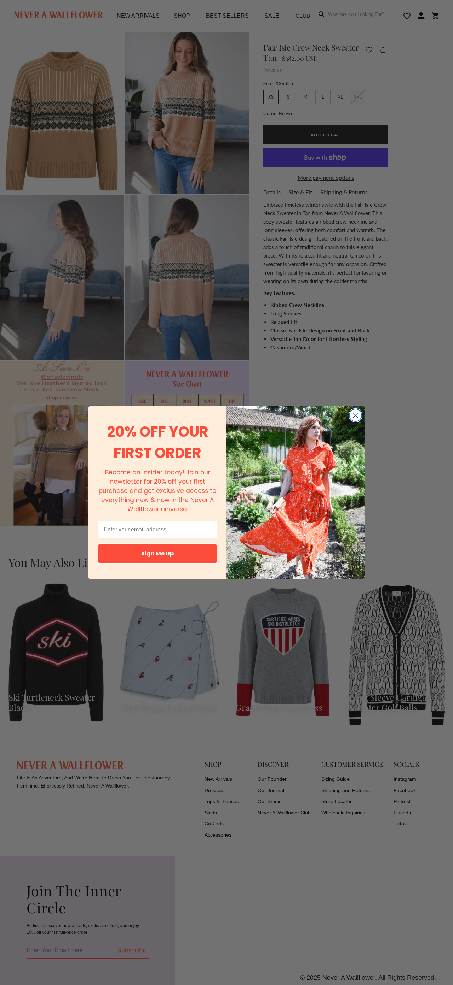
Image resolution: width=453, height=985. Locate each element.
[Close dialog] (355, 415)
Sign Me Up (157, 553)
